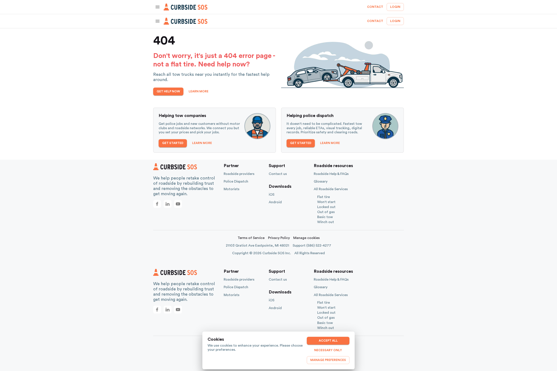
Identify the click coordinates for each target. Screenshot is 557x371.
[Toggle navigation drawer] (157, 7)
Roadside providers (239, 174)
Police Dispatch (236, 181)
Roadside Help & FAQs (331, 174)
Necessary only (328, 350)
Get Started (172, 143)
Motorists (231, 189)
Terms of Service (251, 238)
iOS (271, 194)
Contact (375, 6)
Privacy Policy (279, 238)
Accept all (328, 340)
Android (275, 202)
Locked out (326, 207)
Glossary (320, 181)
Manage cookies (306, 238)
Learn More (198, 91)
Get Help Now (168, 91)
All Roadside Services (331, 189)
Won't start (326, 202)
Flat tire (323, 197)
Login (395, 6)
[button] (157, 204)
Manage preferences (328, 360)
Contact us (278, 174)
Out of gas (326, 212)
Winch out (325, 222)
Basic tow (325, 217)
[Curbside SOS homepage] (186, 6)
